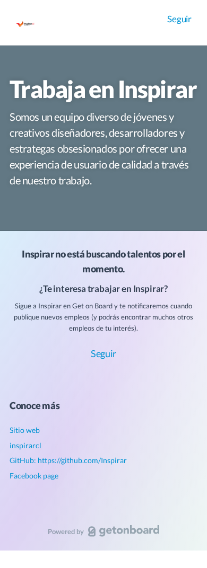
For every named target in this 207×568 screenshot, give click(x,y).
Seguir (179, 18)
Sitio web (25, 429)
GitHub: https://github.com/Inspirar (68, 460)
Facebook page (34, 475)
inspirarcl (25, 445)
